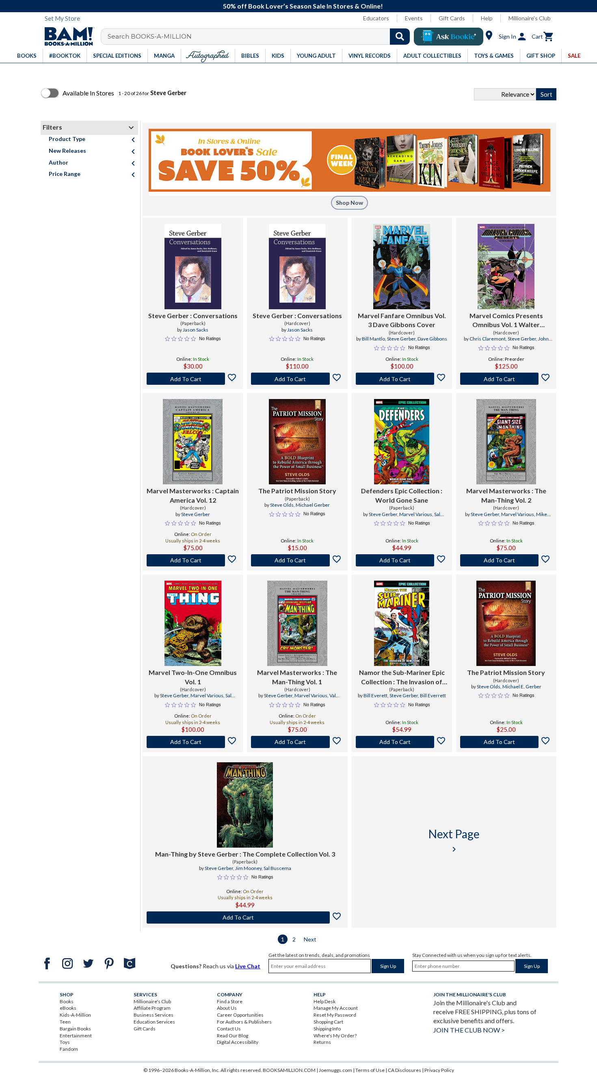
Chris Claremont (487, 339)
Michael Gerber (313, 505)
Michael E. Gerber (521, 686)
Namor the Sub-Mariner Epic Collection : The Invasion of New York (402, 677)
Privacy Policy (439, 1070)
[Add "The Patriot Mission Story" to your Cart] (297, 560)
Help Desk (324, 1001)
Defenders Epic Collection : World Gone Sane (401, 495)
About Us (227, 1008)
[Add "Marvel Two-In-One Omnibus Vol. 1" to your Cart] (193, 742)
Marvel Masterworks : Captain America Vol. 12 (193, 495)
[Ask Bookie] (448, 37)
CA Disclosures (404, 1070)
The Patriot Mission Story (297, 491)
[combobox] (260, 36)
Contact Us (229, 1029)
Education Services (154, 1022)
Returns (322, 1042)
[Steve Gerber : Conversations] (192, 266)
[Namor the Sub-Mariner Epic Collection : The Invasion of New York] (401, 623)
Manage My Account (336, 1008)
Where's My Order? (335, 1035)
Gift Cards (452, 18)
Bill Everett (375, 695)
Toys (65, 1042)
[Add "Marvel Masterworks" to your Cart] (193, 560)
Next (310, 939)
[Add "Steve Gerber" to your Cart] (193, 379)
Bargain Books (75, 1029)
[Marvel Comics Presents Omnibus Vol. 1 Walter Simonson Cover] (506, 266)
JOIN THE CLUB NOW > (469, 1030)
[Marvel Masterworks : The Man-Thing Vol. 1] (297, 623)
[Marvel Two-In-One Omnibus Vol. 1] (192, 623)
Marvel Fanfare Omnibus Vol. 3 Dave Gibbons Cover (402, 320)
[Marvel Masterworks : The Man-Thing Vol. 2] (506, 441)
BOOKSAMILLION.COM (289, 1070)
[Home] (67, 36)
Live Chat (247, 966)
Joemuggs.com (335, 1070)
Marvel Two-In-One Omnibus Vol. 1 (193, 676)
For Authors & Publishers (244, 1022)
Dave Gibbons (432, 339)
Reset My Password (335, 1015)
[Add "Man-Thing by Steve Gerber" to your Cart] (245, 917)
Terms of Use (370, 1070)
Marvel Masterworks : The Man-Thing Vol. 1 (297, 676)
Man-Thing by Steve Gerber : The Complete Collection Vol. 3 (245, 854)
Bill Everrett (433, 695)
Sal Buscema (277, 868)
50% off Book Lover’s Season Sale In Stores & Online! (303, 6)
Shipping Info (327, 1029)
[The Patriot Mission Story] (297, 441)
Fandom (69, 1049)
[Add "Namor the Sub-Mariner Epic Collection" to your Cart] (402, 742)
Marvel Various (415, 514)
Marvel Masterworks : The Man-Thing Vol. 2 (506, 495)
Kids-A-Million (75, 1015)
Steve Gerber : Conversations (193, 315)
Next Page (454, 840)
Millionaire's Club (529, 18)
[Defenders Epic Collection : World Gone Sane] (401, 441)
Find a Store (229, 1001)
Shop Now (349, 202)
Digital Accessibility (237, 1042)
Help (487, 18)
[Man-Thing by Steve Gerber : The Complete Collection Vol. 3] (245, 805)
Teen (65, 1022)
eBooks (68, 1008)
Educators (376, 18)
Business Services (153, 1015)
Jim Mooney (248, 868)
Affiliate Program (152, 1008)
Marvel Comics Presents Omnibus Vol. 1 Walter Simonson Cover (506, 321)
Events (414, 18)
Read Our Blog (232, 1035)
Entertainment (76, 1035)
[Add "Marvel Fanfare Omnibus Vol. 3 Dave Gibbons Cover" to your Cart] (402, 379)
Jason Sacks (195, 330)
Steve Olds (282, 505)
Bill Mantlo (373, 339)
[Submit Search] (400, 36)
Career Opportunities (240, 1015)
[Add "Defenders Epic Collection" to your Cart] (402, 560)
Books (67, 1001)
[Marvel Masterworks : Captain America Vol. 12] (193, 441)
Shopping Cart (328, 1022)
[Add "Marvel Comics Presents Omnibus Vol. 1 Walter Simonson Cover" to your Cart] (506, 379)
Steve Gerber (401, 339)
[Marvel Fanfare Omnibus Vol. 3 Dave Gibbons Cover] (401, 266)
